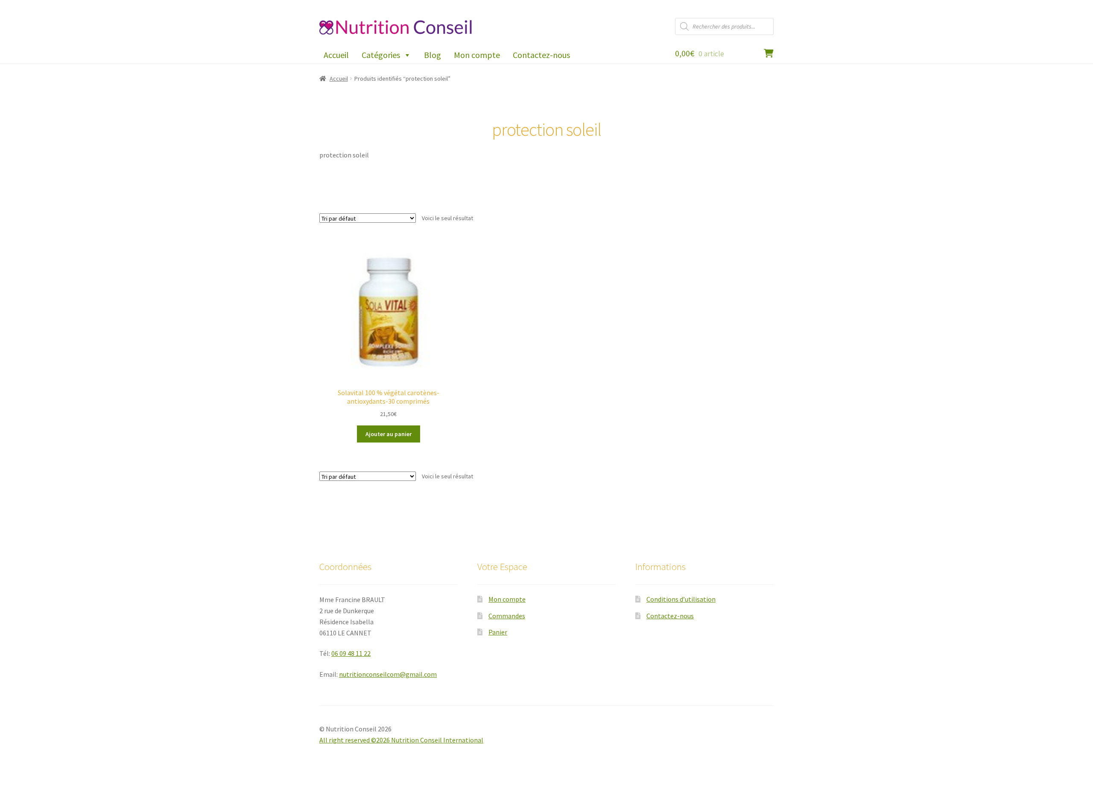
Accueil (336, 54)
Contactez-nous (541, 54)
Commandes (506, 615)
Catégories (381, 54)
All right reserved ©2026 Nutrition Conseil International (401, 740)
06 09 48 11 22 (351, 653)
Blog (432, 54)
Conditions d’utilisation (681, 599)
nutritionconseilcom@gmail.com (388, 674)
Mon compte (477, 54)
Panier (497, 632)
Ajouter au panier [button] (388, 434)
